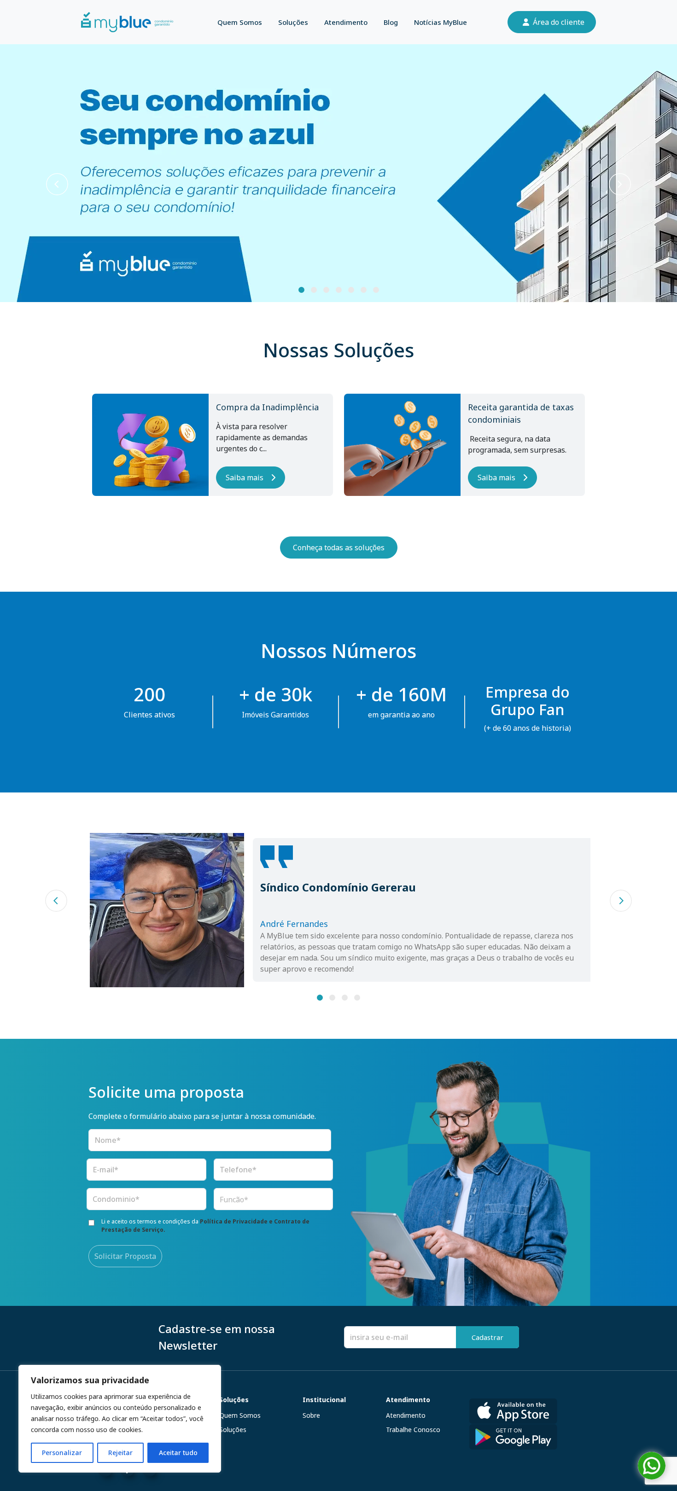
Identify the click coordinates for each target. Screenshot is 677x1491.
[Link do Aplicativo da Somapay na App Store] (513, 1408)
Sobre (311, 1415)
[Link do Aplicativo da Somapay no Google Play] (513, 1436)
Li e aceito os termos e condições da (205, 1225)
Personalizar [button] (62, 1452)
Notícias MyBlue (440, 22)
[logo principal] (127, 22)
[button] (57, 184)
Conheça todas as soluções (339, 547)
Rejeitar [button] (120, 1452)
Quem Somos (239, 22)
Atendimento (346, 22)
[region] (119, 1419)
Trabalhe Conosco (413, 1429)
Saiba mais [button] (244, 477)
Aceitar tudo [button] (178, 1452)
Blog (391, 22)
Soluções (293, 22)
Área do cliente (558, 22)
